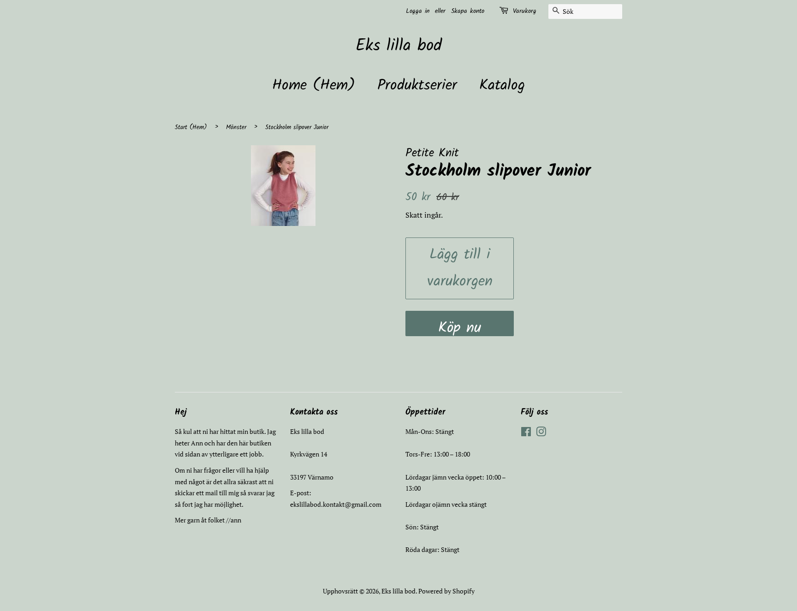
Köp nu (459, 326)
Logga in (417, 11)
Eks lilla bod (399, 46)
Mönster (236, 127)
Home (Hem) (313, 85)
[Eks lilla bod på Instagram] (541, 433)
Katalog (502, 85)
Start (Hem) (191, 127)
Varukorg (524, 11)
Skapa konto (467, 11)
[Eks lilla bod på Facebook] (526, 433)
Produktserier (417, 85)
